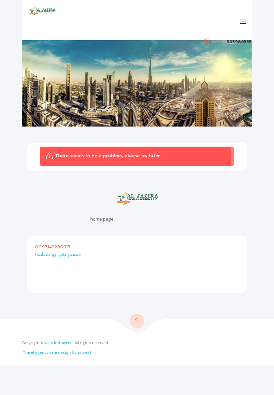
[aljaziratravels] (42, 11)
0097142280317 (53, 247)
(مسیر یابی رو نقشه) (58, 255)
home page (102, 219)
